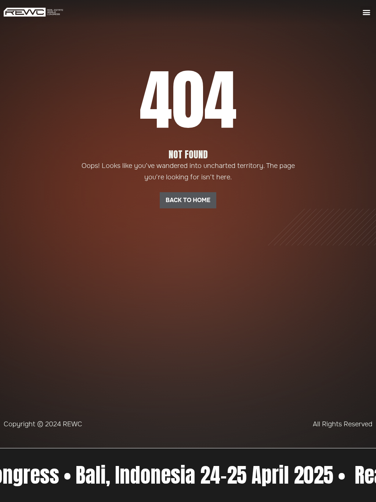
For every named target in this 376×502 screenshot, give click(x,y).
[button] (366, 12)
